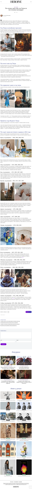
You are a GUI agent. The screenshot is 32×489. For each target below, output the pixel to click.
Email (18, 340)
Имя (1, 340)
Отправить (3, 344)
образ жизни (2, 314)
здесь (23, 257)
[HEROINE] (16, 2)
